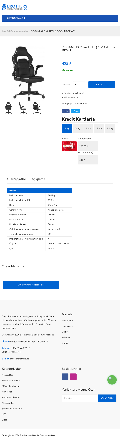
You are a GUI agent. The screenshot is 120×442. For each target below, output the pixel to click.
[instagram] (73, 376)
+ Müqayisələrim (70, 97)
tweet (76, 111)
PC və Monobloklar (11, 386)
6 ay (88, 128)
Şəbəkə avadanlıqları (12, 408)
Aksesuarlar (22, 31)
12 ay (110, 128)
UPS (4, 414)
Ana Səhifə (7, 31)
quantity (66, 84)
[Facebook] (65, 376)
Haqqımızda (67, 326)
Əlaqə (65, 343)
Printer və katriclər (11, 380)
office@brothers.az (19, 358)
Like (66, 111)
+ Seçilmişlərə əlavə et (73, 93)
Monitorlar (7, 391)
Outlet (65, 331)
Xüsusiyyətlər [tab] (16, 179)
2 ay (66, 128)
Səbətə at (102, 84)
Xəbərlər (66, 337)
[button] (54, 73)
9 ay (99, 128)
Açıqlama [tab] (38, 179)
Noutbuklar (7, 374)
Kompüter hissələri (11, 397)
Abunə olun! (107, 398)
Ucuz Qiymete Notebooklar (31, 284)
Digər (4, 419)
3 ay (77, 128)
